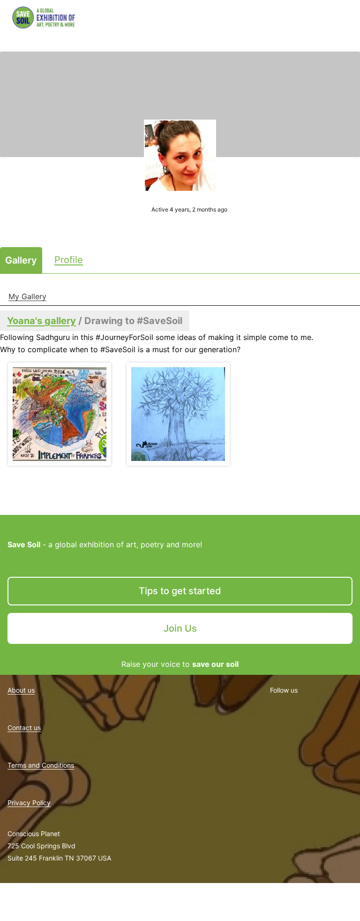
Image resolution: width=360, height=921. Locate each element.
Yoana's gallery (41, 320)
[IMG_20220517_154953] (59, 414)
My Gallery (27, 296)
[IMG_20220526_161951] (178, 414)
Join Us (180, 628)
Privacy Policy (29, 803)
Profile (68, 259)
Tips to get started (180, 590)
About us (21, 690)
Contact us (24, 728)
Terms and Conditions (41, 765)
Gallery (21, 260)
